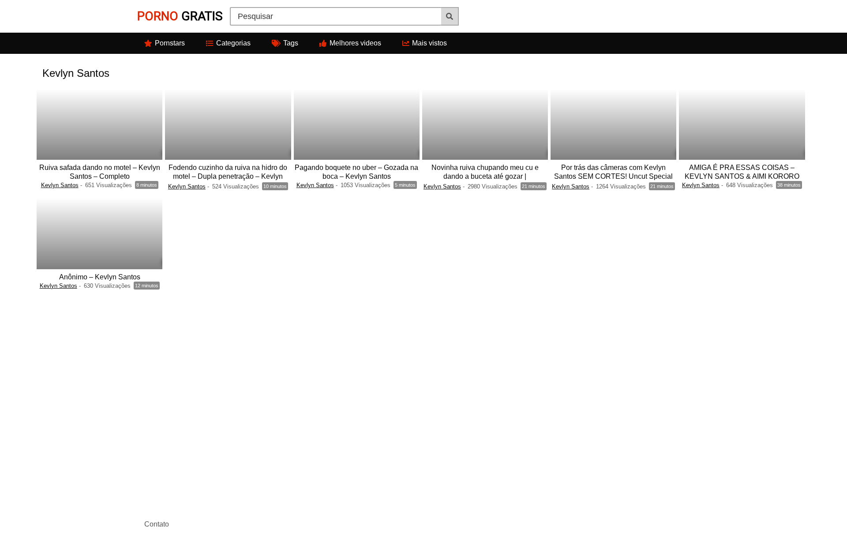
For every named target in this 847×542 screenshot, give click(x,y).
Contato (156, 524)
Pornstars (170, 43)
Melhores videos (355, 43)
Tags (290, 43)
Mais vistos (429, 43)
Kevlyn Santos (60, 185)
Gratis (180, 16)
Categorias (233, 43)
